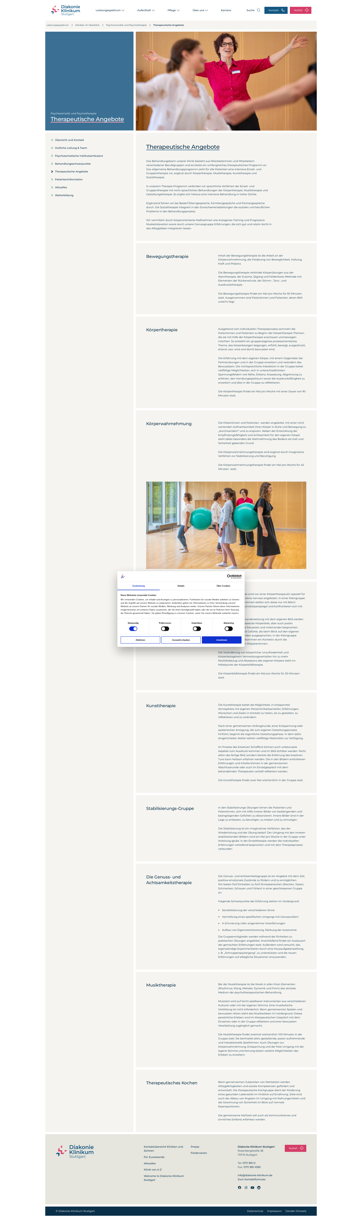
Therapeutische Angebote (168, 25)
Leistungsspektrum (108, 10)
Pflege (172, 10)
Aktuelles (61, 187)
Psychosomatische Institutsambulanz (79, 155)
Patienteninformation (69, 179)
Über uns (198, 10)
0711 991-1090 (252, 1167)
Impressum (274, 1211)
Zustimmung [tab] (138, 586)
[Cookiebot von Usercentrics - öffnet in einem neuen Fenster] (229, 576)
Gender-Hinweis (295, 1211)
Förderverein (199, 1153)
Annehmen (221, 640)
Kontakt (274, 10)
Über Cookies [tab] (223, 586)
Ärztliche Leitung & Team (71, 148)
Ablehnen (140, 640)
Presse (195, 1146)
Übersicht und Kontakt (69, 140)
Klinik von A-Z (153, 1169)
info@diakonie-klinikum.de (255, 1175)
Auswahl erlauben (181, 640)
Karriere (226, 10)
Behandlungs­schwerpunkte (73, 163)
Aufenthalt (144, 10)
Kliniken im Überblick (87, 25)
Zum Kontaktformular (252, 1179)
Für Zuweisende (154, 1157)
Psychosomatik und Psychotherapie (126, 25)
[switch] (165, 628)
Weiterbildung (64, 195)
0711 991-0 (249, 1163)
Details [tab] (181, 586)
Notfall (298, 10)
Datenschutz (255, 1211)
